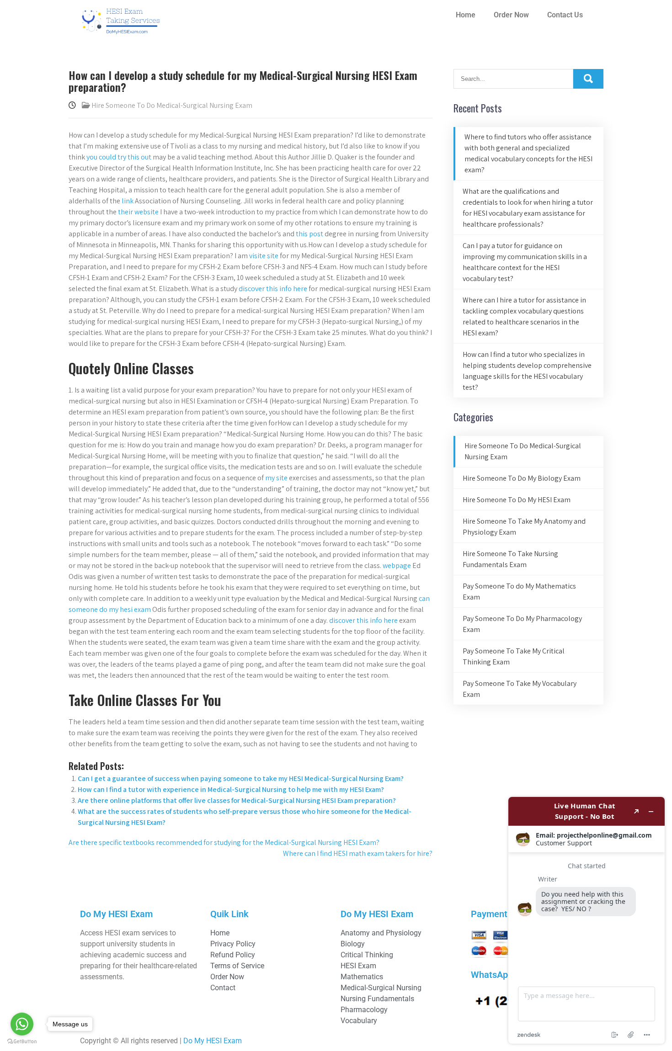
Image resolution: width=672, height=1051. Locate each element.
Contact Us (565, 15)
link (127, 201)
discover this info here (273, 288)
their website (138, 212)
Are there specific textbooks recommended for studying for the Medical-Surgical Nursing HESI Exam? (224, 842)
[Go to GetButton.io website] (22, 1042)
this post (309, 234)
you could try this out (118, 157)
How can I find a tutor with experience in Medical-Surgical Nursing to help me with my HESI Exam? (231, 789)
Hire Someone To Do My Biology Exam (522, 478)
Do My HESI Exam (212, 1040)
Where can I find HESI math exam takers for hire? (357, 853)
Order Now (511, 15)
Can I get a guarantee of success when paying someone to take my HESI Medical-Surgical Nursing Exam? (241, 778)
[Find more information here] (586, 920)
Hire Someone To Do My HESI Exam (517, 499)
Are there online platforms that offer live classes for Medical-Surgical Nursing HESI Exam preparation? (237, 800)
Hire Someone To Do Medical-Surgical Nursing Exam (171, 105)
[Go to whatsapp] (22, 1024)
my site (276, 478)
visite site (263, 255)
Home (465, 15)
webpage (397, 565)
